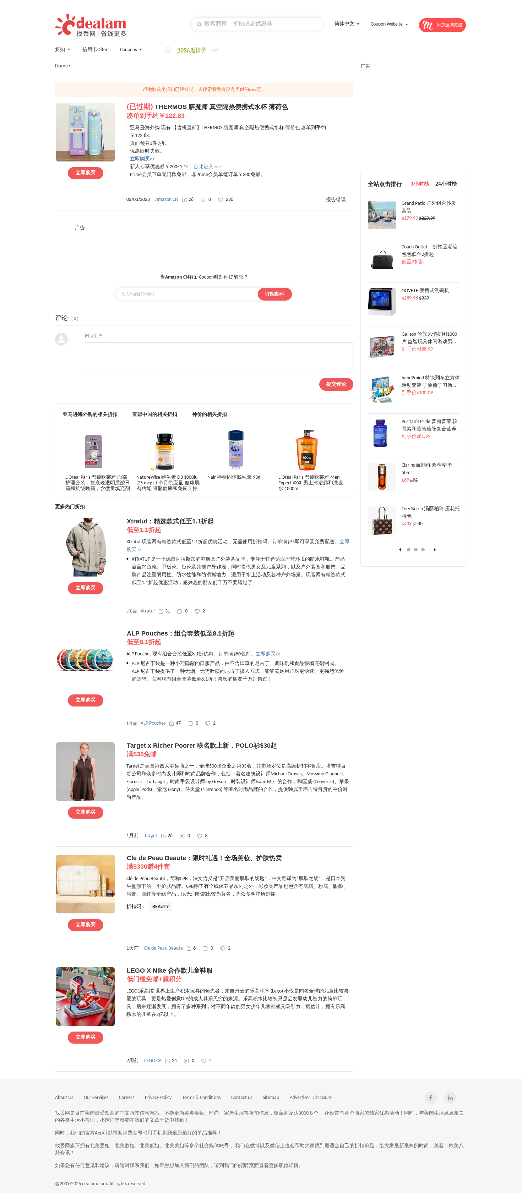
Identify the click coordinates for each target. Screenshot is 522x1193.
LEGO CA (153, 1060)
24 (174, 1060)
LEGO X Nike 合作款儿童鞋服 (170, 975)
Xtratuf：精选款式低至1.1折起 (170, 525)
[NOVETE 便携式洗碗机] (382, 315)
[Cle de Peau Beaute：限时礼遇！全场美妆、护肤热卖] (85, 912)
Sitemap (271, 1097)
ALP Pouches (153, 723)
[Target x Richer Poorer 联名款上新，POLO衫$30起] (85, 800)
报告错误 (336, 200)
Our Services (96, 1097)
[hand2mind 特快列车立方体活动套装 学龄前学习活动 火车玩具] (382, 403)
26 (191, 199)
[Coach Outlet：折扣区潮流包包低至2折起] (382, 272)
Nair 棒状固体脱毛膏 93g (233, 477)
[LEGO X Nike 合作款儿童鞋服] (85, 1025)
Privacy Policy (158, 1097)
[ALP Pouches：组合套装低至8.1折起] (85, 688)
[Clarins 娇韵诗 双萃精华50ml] (382, 490)
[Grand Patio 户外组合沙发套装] (382, 228)
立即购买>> (268, 654)
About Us (64, 1097)
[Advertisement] (204, 247)
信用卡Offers (95, 50)
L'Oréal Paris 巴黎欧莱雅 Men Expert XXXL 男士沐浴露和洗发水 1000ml (310, 483)
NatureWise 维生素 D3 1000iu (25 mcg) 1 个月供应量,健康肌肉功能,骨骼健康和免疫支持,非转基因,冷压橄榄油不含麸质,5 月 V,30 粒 (168, 483)
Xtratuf (148, 611)
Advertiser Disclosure (311, 1097)
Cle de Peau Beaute (163, 948)
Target (150, 836)
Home (61, 66)
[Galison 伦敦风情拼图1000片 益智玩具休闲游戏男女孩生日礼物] (382, 359)
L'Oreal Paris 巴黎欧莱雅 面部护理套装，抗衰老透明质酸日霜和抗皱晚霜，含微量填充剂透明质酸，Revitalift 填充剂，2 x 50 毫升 (97, 483)
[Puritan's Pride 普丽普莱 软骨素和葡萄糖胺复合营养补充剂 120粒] (382, 446)
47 (178, 723)
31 (167, 611)
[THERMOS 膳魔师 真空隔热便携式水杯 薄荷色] (85, 160)
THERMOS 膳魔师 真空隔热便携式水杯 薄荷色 (207, 111)
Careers (126, 1097)
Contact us (241, 1097)
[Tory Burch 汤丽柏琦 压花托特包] (382, 534)
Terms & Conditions (201, 1097)
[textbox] (257, 24)
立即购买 (86, 173)
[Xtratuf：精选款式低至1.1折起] (85, 575)
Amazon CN (166, 199)
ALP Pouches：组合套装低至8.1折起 (180, 637)
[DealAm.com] (90, 25)
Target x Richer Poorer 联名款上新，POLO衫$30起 (202, 750)
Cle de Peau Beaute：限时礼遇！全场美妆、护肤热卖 (204, 862)
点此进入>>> (207, 167)
